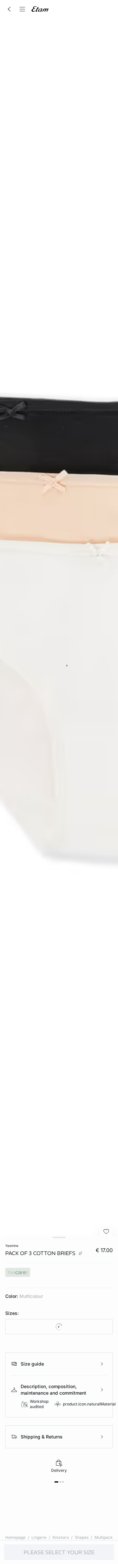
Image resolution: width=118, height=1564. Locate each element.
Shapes (81, 1537)
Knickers (60, 1537)
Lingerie (39, 1537)
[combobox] (59, 1326)
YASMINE (11, 1246)
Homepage (15, 1537)
